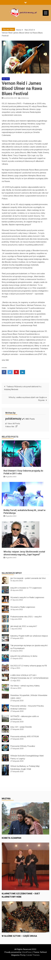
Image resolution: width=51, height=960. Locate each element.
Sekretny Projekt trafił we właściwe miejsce (29, 636)
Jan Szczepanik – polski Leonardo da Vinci (28, 578)
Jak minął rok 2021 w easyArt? (23, 626)
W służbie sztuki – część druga (19, 936)
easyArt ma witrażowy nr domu (23, 656)
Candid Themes (32, 955)
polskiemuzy (13, 418)
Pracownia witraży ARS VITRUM (24, 736)
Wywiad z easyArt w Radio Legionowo (27, 597)
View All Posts (14, 423)
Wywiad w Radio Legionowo (22, 607)
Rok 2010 (6, 79)
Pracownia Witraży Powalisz (22, 746)
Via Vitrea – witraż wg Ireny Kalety (25, 685)
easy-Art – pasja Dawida (21, 727)
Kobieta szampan (11, 838)
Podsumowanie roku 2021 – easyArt (26, 616)
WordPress (27, 952)
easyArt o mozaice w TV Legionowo (26, 588)
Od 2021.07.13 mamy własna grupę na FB (28, 665)
